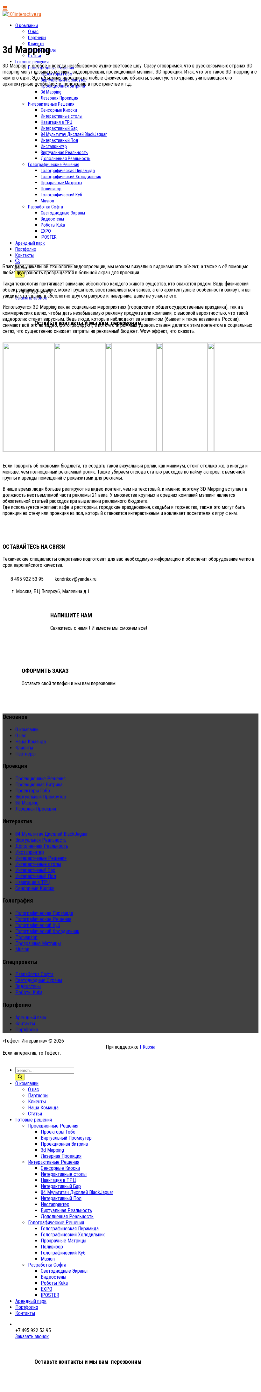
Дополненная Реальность (41, 846)
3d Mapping (27, 803)
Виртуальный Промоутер (40, 797)
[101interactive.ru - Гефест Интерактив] (22, 14)
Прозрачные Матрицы (38, 943)
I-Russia (147, 1047)
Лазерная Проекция (35, 809)
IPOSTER (50, 1295)
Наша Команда (30, 742)
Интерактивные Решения (41, 858)
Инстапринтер (29, 852)
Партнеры (37, 37)
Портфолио (26, 1030)
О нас (33, 31)
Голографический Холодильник (47, 931)
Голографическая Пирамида (44, 913)
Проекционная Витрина (38, 785)
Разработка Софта (34, 974)
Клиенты (24, 748)
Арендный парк (30, 1018)
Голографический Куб (37, 925)
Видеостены (28, 986)
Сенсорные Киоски (34, 888)
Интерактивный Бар (35, 870)
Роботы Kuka (28, 992)
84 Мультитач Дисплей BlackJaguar (51, 834)
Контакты (24, 255)
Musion (22, 949)
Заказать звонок (32, 1336)
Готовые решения (32, 62)
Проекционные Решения (40, 779)
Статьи (34, 56)
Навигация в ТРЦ (33, 882)
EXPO (46, 1289)
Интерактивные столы (38, 864)
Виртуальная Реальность (41, 840)
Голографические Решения (43, 919)
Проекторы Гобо (32, 791)
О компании (26, 25)
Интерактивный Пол (35, 876)
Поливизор (26, 937)
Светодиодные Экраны (38, 980)
